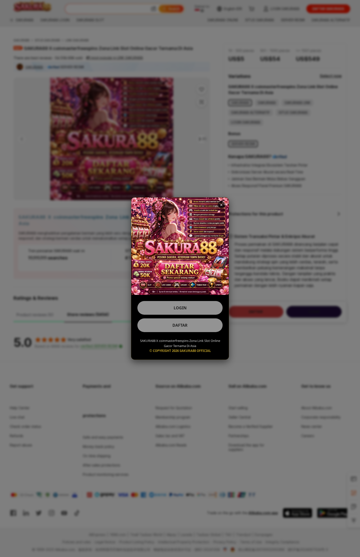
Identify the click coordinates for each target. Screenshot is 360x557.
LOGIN (180, 308)
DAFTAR (180, 325)
